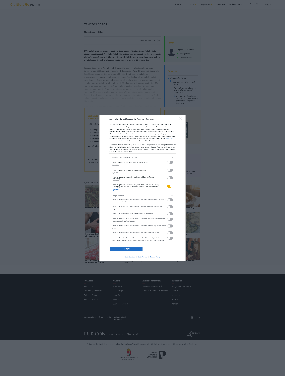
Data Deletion (130, 257)
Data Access (142, 257)
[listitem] (142, 157)
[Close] (181, 119)
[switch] (170, 162)
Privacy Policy (155, 257)
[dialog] (142, 188)
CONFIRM (126, 249)
